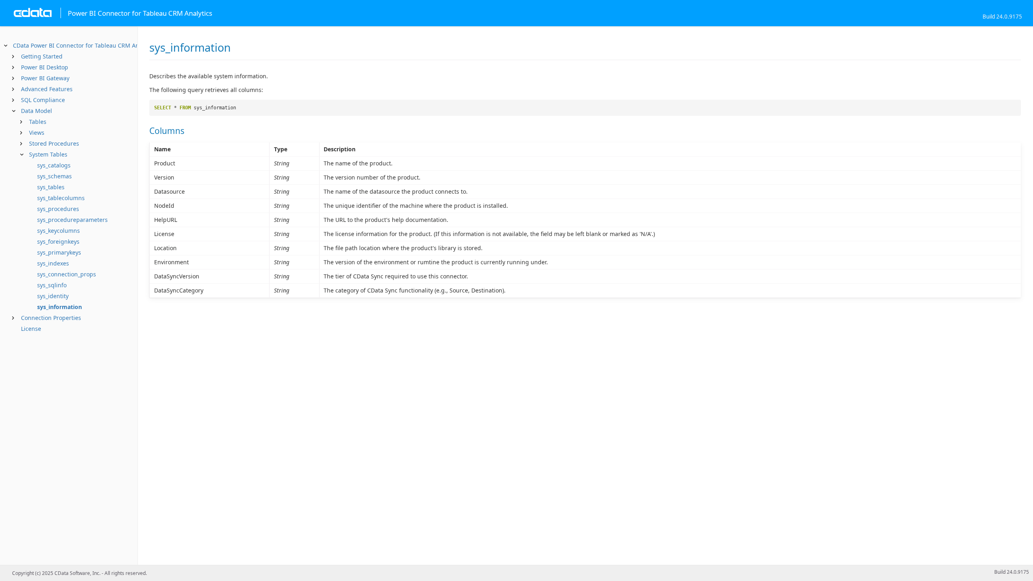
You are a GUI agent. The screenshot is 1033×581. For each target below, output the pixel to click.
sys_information (59, 307)
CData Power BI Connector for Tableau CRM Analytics (84, 45)
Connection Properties (51, 318)
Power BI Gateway (45, 78)
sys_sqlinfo (52, 285)
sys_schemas (54, 176)
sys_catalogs (54, 165)
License (31, 328)
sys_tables (51, 187)
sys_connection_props (66, 274)
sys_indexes (53, 263)
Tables (37, 121)
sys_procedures (58, 209)
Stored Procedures (54, 143)
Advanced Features (47, 89)
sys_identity (53, 296)
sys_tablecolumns (61, 198)
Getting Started (42, 56)
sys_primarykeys (59, 252)
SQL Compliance (43, 100)
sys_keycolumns (58, 230)
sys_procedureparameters (72, 220)
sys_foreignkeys (58, 241)
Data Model (36, 111)
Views (36, 132)
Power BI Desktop (44, 67)
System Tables (48, 154)
